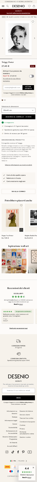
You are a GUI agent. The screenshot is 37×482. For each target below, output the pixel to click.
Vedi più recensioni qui (18, 328)
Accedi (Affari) (12, 446)
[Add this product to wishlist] (32, 21)
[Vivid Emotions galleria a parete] (14, 261)
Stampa (14, 417)
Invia (18, 398)
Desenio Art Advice (26, 411)
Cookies (22, 425)
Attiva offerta (28, 87)
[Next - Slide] (34, 38)
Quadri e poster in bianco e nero (20, 17)
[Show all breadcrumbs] (4, 17)
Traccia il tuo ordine (26, 418)
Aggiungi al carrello (19, 117)
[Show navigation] (3, 6)
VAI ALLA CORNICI (18, 191)
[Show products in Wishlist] (29, 6)
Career (14, 424)
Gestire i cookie (25, 437)
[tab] (6, 58)
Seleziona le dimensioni (10, 106)
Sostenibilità (13, 427)
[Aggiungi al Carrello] (21, 230)
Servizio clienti (25, 415)
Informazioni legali (11, 420)
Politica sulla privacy (26, 93)
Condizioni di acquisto (27, 422)
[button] (26, 473)
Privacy (22, 429)
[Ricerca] (7, 6)
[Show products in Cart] (34, 6)
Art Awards (13, 442)
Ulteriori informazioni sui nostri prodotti (18, 165)
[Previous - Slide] (2, 38)
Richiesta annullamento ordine (27, 433)
